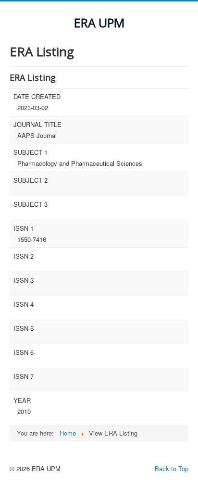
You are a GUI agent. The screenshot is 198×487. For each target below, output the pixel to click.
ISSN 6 (23, 352)
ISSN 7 (23, 376)
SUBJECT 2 (30, 180)
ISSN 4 (23, 304)
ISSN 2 (23, 256)
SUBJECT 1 (30, 152)
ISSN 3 (23, 280)
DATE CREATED (37, 96)
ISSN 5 (23, 328)
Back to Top (171, 468)
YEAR (22, 400)
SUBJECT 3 (30, 204)
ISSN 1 (23, 228)
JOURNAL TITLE (37, 124)
